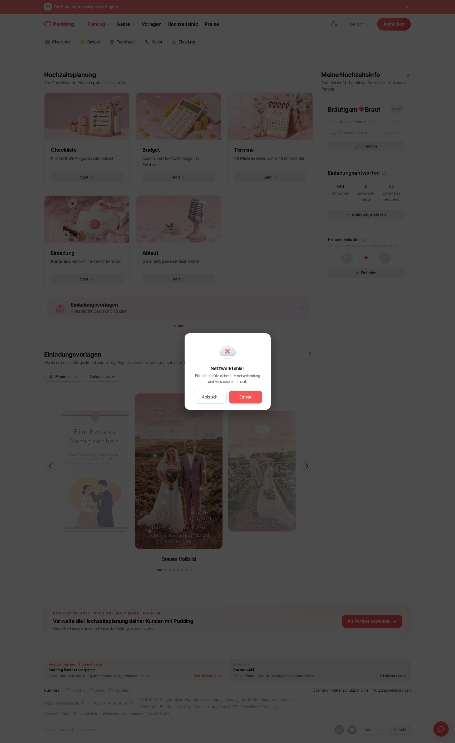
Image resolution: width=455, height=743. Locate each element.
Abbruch (209, 397)
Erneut (245, 397)
